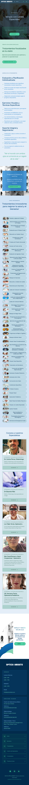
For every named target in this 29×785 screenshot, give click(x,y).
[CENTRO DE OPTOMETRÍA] (14, 665)
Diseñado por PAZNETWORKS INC (14, 779)
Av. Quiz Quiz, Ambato (9, 703)
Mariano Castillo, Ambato (10, 713)
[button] (26, 1)
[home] (6, 1)
